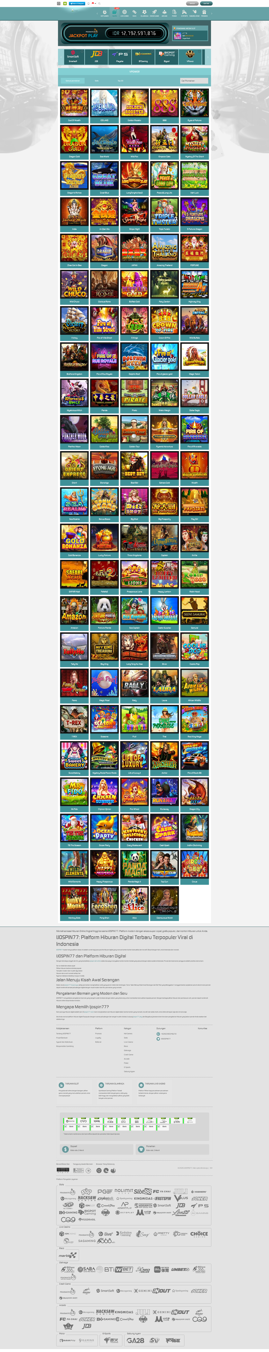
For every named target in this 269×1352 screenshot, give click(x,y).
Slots (115, 16)
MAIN (106, 175)
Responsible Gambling (65, 1046)
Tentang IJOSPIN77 (63, 1033)
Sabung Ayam (194, 16)
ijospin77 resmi (89, 1012)
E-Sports (184, 16)
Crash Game (154, 16)
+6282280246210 (168, 1034)
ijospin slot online (95, 961)
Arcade (164, 16)
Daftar (206, 3)
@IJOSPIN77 (166, 1039)
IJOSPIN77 (59, 950)
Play (93, 36)
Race (134, 16)
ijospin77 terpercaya (71, 985)
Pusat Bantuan (62, 1038)
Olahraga (144, 16)
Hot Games (105, 16)
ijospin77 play (137, 1017)
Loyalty (98, 1038)
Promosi (204, 16)
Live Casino (124, 16)
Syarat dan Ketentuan (64, 1042)
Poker (174, 16)
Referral (98, 1042)
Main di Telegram (78, 3)
